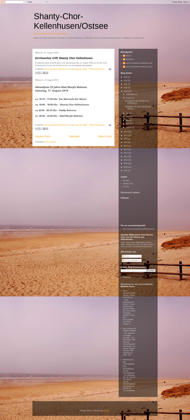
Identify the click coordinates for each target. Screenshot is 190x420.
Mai (127, 120)
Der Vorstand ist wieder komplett (129, 330)
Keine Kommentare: (97, 69)
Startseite (74, 136)
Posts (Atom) (50, 142)
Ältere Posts (105, 136)
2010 (126, 160)
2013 (126, 149)
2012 (126, 153)
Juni (128, 117)
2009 (126, 163)
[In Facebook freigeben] (44, 72)
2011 (126, 156)
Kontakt (126, 180)
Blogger (106, 411)
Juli (127, 113)
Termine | (56, 34)
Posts (126, 256)
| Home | (37, 34)
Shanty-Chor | (46, 34)
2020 (126, 88)
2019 (126, 91)
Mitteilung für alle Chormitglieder (137, 284)
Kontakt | (64, 34)
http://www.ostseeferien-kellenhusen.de (138, 229)
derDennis (130, 59)
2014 (126, 146)
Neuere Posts (42, 136)
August (129, 98)
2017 (126, 135)
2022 (126, 81)
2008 (126, 167)
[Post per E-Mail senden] (109, 69)
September (130, 94)
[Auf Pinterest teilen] (47, 72)
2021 (126, 84)
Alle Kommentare (131, 260)
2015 (126, 142)
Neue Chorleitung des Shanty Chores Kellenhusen (129, 294)
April (128, 124)
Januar (129, 127)
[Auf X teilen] (41, 72)
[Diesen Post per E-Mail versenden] (36, 72)
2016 (126, 139)
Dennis (128, 56)
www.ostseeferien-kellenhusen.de (139, 63)
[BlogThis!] (39, 72)
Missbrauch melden (130, 192)
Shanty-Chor (128, 183)
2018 (126, 132)
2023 (126, 77)
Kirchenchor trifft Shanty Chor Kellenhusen (64, 58)
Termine (126, 187)
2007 (126, 171)
